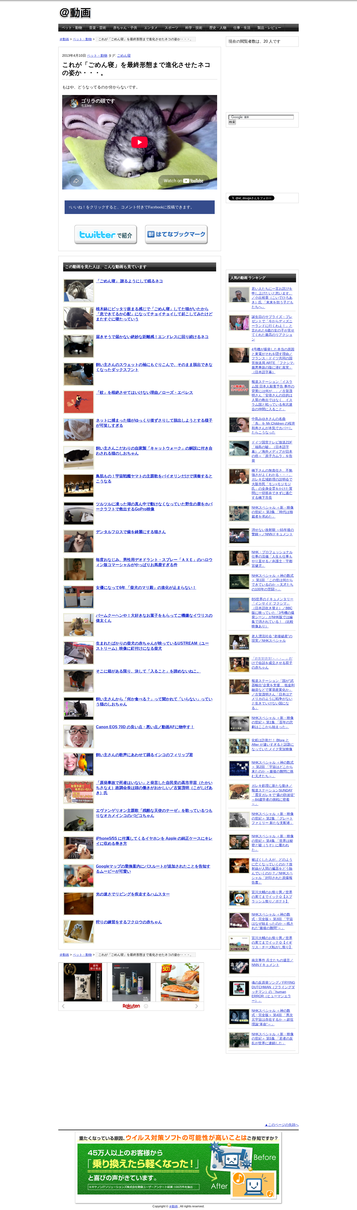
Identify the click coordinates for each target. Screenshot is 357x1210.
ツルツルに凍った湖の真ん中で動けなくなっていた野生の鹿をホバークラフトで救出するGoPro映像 (154, 506)
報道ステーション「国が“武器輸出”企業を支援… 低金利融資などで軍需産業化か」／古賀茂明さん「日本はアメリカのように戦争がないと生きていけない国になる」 (273, 694)
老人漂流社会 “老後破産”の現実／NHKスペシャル (272, 638)
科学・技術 (193, 28)
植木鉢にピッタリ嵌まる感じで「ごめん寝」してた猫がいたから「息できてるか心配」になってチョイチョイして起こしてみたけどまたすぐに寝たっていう (154, 314)
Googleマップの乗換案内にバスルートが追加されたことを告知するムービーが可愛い (153, 868)
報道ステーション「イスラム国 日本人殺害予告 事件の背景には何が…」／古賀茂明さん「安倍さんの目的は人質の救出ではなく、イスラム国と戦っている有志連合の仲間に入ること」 (273, 395)
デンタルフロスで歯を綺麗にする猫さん (131, 532)
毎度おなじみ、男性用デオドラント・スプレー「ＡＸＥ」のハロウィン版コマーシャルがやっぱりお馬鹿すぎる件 (154, 562)
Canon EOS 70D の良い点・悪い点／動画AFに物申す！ (145, 727)
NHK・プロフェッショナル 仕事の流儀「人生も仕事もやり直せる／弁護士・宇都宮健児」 (272, 559)
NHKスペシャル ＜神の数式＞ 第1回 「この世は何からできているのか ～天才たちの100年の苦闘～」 (273, 582)
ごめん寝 (124, 55)
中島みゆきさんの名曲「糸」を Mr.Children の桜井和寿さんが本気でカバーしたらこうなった (273, 425)
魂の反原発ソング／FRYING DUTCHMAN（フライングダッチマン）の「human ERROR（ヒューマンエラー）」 (273, 992)
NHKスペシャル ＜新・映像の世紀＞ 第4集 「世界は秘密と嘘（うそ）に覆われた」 (273, 843)
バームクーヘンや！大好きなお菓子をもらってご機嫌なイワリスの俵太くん (154, 618)
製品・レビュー (269, 28)
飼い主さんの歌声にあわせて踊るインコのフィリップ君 (144, 755)
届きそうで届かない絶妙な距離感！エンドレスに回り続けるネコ (152, 337)
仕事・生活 (241, 28)
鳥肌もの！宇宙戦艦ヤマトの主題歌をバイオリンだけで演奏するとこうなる (154, 478)
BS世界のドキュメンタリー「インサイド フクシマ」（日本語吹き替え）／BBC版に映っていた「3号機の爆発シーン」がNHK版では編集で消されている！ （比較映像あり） (273, 612)
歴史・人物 (217, 28)
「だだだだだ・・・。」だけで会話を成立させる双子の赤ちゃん (272, 662)
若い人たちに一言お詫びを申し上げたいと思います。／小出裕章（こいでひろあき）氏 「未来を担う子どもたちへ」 (272, 298)
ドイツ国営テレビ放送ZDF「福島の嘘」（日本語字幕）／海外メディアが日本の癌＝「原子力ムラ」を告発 (272, 451)
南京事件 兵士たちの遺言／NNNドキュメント (272, 962)
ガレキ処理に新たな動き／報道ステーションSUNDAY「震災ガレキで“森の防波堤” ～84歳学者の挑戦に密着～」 (273, 795)
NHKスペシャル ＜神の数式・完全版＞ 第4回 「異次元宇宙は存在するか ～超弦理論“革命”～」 (272, 1017)
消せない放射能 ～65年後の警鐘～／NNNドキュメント (273, 532)
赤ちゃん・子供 (125, 28)
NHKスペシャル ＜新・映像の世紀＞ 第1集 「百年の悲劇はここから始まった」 (273, 722)
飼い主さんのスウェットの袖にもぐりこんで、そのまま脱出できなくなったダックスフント (154, 367)
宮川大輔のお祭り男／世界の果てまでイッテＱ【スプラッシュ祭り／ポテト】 (272, 896)
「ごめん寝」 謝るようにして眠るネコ (129, 281)
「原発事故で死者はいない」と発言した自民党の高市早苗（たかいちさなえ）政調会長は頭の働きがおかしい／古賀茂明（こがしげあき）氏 (154, 788)
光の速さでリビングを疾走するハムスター (133, 894)
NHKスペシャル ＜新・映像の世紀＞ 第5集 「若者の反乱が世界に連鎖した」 (273, 1038)
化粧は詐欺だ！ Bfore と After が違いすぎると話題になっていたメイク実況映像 (273, 744)
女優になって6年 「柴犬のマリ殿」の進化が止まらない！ (146, 587)
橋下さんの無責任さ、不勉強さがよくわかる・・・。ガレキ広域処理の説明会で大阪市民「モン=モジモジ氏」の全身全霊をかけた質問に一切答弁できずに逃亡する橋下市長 (272, 483)
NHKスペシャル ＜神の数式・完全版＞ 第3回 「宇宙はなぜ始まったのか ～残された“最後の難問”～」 (272, 921)
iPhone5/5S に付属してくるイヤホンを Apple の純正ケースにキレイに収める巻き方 (154, 841)
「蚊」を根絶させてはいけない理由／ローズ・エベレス (144, 392)
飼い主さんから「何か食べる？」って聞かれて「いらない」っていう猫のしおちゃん (154, 701)
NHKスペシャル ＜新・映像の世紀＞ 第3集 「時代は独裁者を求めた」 (273, 512)
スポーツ (171, 28)
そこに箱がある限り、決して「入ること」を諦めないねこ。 (148, 671)
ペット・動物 (72, 28)
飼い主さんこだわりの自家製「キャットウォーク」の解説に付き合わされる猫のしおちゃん (154, 450)
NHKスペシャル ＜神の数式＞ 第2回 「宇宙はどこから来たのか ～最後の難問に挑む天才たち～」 (273, 769)
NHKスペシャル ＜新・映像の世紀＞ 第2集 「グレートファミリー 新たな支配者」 (273, 818)
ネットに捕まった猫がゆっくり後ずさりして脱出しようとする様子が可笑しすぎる (154, 422)
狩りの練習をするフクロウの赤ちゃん (129, 922)
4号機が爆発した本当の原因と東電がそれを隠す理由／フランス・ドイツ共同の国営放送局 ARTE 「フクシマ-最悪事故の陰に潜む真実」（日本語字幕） (273, 360)
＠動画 (64, 39)
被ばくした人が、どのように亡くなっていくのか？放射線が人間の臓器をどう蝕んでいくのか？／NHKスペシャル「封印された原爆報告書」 (272, 871)
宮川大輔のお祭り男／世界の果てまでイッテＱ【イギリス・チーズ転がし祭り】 (272, 942)
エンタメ (151, 28)
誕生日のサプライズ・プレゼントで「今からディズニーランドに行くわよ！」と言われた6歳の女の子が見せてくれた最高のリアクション (273, 328)
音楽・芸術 (97, 28)
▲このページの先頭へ (282, 1125)
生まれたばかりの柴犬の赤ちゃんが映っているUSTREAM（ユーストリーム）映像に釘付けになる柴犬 (152, 645)
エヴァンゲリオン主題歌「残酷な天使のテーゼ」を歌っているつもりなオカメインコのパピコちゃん (154, 813)
